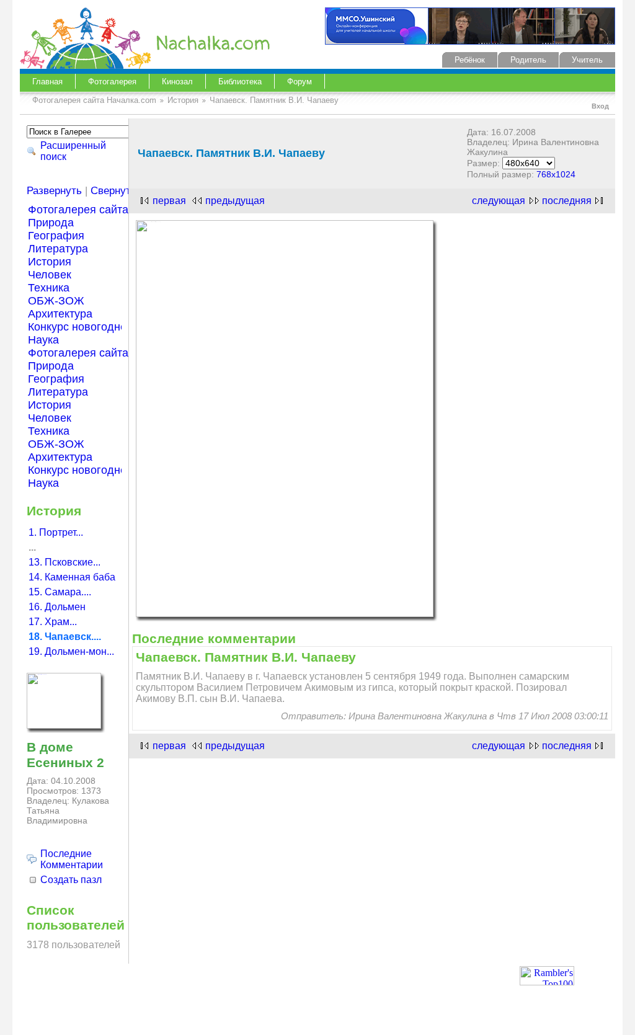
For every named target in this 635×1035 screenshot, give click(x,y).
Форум (299, 81)
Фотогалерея (112, 81)
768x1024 (555, 174)
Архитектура (60, 314)
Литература (58, 248)
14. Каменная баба (72, 577)
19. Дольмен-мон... (71, 651)
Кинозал (177, 81)
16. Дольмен (57, 607)
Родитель (528, 59)
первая (169, 200)
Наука (43, 340)
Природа (51, 222)
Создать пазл (71, 879)
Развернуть (54, 191)
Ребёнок (470, 59)
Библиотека (240, 81)
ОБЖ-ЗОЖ (56, 301)
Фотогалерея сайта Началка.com (94, 100)
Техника (48, 288)
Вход (600, 106)
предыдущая (235, 200)
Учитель (587, 59)
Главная (47, 81)
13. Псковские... (64, 562)
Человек (49, 275)
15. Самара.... (60, 592)
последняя (567, 200)
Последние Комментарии (71, 859)
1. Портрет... (56, 532)
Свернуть (113, 191)
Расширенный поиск (73, 151)
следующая (498, 200)
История (182, 100)
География (56, 235)
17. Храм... (53, 621)
